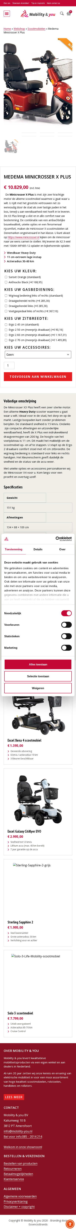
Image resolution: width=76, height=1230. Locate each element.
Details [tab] (38, 549)
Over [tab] (62, 549)
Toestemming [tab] (13, 549)
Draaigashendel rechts (29, 300)
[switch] (66, 625)
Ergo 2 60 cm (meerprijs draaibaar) (38, 335)
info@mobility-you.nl (18, 1131)
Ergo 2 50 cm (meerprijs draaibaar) (36, 329)
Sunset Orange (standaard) (25, 277)
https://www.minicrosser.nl (23, 237)
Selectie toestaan (38, 676)
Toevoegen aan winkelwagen (38, 377)
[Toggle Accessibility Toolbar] (70, 1224)
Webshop (19, 28)
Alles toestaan (38, 664)
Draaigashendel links (28, 306)
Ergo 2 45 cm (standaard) (24, 324)
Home (7, 28)
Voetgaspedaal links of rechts (33, 311)
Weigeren (38, 688)
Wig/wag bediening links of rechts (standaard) (36, 295)
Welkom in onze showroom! (23, 1147)
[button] (7, 14)
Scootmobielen (36, 28)
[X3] (38, 83)
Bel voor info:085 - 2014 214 (23, 1137)
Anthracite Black (25, 282)
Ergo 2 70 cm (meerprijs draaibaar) (38, 340)
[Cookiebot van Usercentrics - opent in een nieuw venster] (55, 539)
